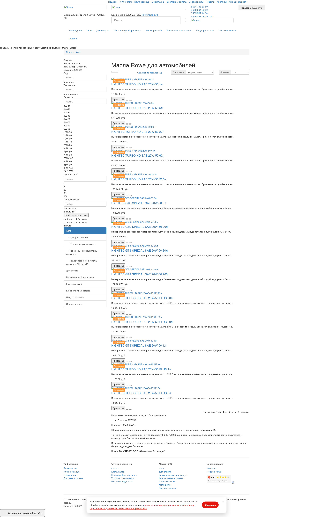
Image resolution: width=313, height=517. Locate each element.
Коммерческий (154, 30)
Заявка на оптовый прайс (24, 513)
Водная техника (167, 487)
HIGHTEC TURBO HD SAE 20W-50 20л (137, 131)
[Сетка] (116, 72)
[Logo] (85, 7)
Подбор (112, 1)
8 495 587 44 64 (199, 13)
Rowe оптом (125, 1)
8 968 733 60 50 (199, 6)
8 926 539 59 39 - (202, 16)
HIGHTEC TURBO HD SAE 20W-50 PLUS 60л (142, 322)
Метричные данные (121, 481)
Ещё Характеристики (76, 215)
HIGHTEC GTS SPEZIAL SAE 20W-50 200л (140, 274)
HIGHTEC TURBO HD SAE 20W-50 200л (138, 179)
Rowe (69, 52)
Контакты (222, 1)
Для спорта (103, 30)
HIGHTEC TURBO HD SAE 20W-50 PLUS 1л (141, 369)
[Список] (113, 72)
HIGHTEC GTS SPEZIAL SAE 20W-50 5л (138, 203)
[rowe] (148, 7)
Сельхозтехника (227, 30)
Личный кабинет (237, 1)
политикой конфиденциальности (161, 504)
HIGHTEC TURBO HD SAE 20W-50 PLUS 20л (142, 298)
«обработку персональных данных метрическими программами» (142, 506)
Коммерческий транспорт (172, 474)
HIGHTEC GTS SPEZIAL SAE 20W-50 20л (139, 226)
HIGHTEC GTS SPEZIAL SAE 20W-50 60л (139, 250)
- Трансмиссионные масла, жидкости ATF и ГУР (81, 262)
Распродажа (75, 30)
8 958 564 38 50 (199, 9)
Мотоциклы (165, 484)
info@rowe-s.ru (150, 14)
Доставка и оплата (176, 1)
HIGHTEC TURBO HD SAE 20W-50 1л (137, 84)
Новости (210, 1)
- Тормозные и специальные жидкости (82, 252)
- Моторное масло (77, 237)
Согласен (210, 504)
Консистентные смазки (179, 30)
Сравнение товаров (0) (149, 72)
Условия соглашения (122, 478)
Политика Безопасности (124, 474)
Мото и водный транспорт (127, 30)
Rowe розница (141, 1)
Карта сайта (117, 471)
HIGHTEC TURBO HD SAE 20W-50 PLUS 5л (141, 393)
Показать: (225, 72)
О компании (158, 1)
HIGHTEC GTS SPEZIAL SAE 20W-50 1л (138, 345)
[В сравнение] (130, 100)
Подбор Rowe (214, 471)
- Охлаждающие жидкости (81, 244)
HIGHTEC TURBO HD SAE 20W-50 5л (137, 108)
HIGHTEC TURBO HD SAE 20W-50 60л (137, 155)
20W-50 (78, 69)
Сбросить (82, 66)
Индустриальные (205, 30)
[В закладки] (127, 100)
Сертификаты (196, 1)
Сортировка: (178, 72)
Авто (89, 30)
